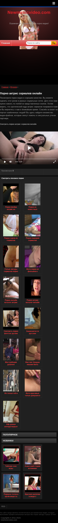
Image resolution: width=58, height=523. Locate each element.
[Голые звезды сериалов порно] (11, 267)
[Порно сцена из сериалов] (11, 236)
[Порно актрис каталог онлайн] (32, 298)
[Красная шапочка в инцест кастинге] (32, 483)
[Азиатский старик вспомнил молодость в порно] (32, 455)
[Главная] (29, 14)
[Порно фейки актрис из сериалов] (11, 205)
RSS (3, 506)
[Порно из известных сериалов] (32, 205)
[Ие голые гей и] (11, 392)
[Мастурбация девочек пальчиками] (11, 361)
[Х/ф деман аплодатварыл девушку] (11, 423)
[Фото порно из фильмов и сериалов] (32, 267)
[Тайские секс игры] (11, 455)
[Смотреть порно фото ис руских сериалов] (11, 330)
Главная (5, 43)
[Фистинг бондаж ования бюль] (32, 361)
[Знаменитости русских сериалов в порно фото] (32, 330)
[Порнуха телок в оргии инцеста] (11, 483)
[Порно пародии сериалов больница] (32, 236)
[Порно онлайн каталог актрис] (11, 298)
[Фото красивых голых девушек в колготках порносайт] (32, 392)
